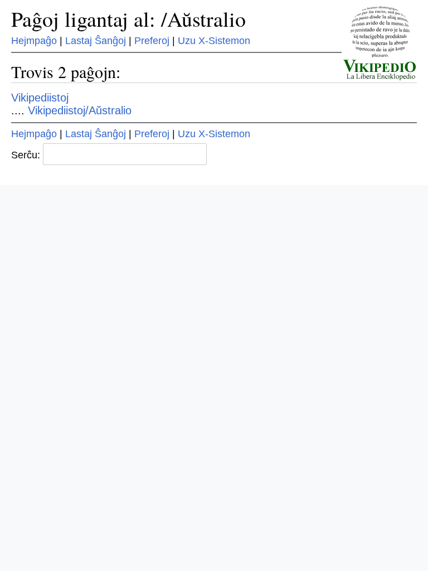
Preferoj (151, 40)
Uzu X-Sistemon (214, 40)
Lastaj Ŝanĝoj (95, 40)
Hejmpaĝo (34, 40)
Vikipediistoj (40, 97)
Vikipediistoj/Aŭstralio (80, 110)
